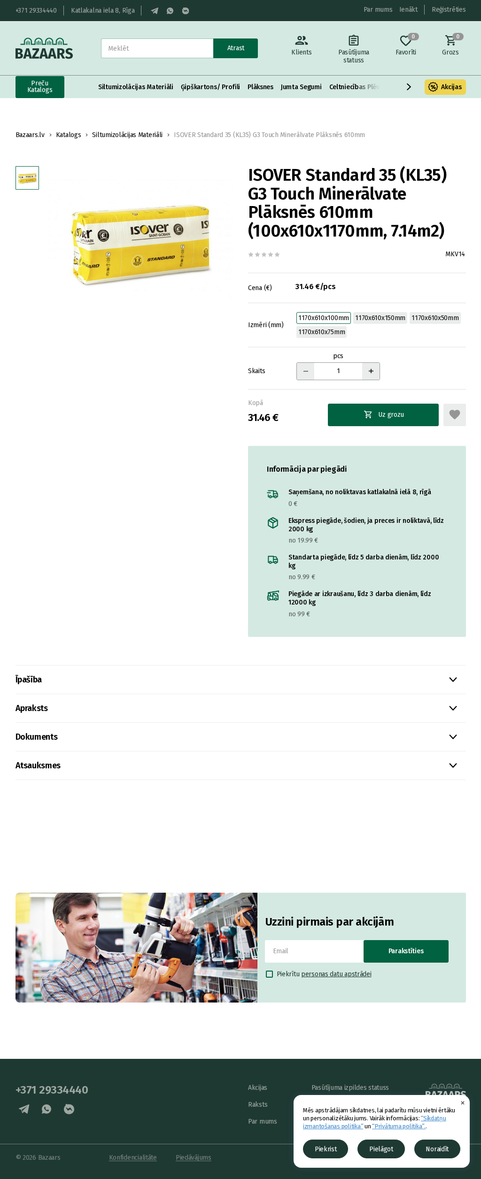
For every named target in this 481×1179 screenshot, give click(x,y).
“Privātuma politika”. (399, 1126)
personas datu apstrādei (336, 974)
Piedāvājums (193, 1158)
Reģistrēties (449, 10)
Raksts (257, 1105)
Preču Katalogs (40, 86)
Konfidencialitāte (133, 1158)
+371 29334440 (36, 11)
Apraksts (32, 708)
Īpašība (29, 679)
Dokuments (37, 737)
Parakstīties (406, 951)
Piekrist (326, 1149)
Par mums (378, 10)
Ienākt (408, 10)
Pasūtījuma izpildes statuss (350, 1088)
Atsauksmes (38, 765)
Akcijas (451, 87)
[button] (409, 87)
